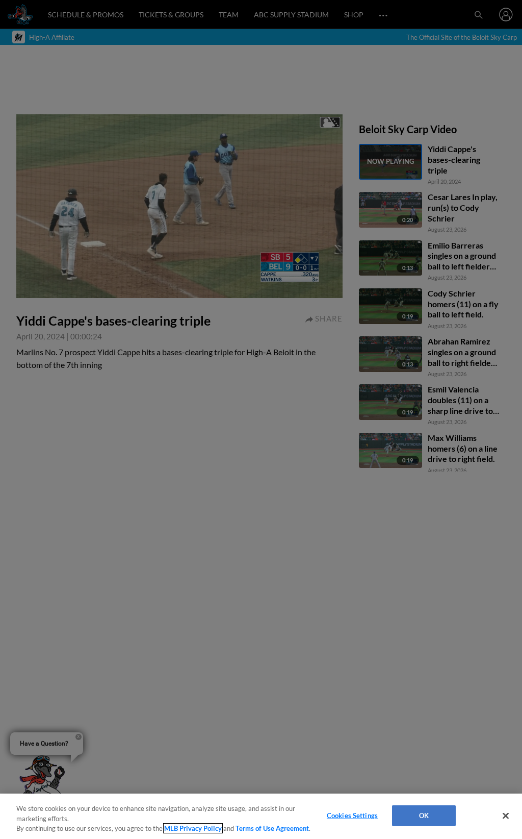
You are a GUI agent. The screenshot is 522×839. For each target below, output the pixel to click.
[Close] (505, 815)
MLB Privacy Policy (193, 828)
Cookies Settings (352, 815)
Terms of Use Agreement (272, 828)
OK (424, 815)
